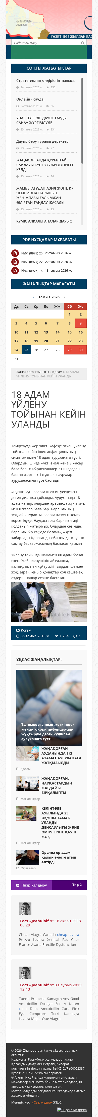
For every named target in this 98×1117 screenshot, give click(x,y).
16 (81, 332)
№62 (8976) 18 (31, 270)
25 (26, 349)
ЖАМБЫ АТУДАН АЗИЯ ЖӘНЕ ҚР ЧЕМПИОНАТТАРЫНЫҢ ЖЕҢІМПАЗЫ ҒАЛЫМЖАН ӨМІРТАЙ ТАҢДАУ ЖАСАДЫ (45, 195)
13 (46, 332)
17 (16, 340)
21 (58, 340)
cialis (23, 1008)
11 (26, 332)
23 (81, 340)
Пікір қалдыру (34, 885)
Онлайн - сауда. (30, 99)
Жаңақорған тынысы (68, 22)
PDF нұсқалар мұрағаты (49, 239)
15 (70, 332)
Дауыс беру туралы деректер (42, 141)
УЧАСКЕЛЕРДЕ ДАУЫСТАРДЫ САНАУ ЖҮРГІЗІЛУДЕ (41, 120)
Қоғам (26, 630)
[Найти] (82, 42)
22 (70, 340)
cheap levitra (68, 934)
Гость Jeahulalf (34, 920)
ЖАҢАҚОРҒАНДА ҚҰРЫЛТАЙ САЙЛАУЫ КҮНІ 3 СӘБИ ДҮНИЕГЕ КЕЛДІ (45, 165)
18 (26, 340)
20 (46, 340)
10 (16, 332)
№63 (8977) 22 (31, 262)
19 (36, 340)
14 (58, 332)
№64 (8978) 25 (31, 253)
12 (36, 332)
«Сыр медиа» (42, 1102)
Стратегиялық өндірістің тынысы (45, 80)
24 (16, 349)
